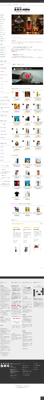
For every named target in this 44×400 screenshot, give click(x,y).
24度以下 (2, 146)
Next (42, 24)
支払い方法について (25, 365)
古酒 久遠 (2, 71)
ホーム (2, 4)
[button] (40, 223)
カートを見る (35, 363)
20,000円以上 (2, 137)
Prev (13, 24)
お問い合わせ (35, 369)
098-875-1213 (5, 313)
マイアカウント (36, 367)
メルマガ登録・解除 (36, 365)
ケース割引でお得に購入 (4, 111)
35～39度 (2, 156)
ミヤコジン (2, 91)
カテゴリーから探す (8, 4)
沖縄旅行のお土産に (3, 115)
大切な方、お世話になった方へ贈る (5, 108)
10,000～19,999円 (3, 134)
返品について (24, 369)
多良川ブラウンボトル (4, 74)
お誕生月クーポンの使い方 (5, 178)
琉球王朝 (1, 64)
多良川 (1, 78)
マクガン (1, 88)
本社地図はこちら (13, 372)
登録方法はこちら (14, 51)
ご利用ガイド (4, 169)
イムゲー (1, 84)
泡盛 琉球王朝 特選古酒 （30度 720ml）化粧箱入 (20, 249)
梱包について (4, 175)
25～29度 (2, 150)
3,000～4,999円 (3, 127)
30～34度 (2, 153)
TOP (42, 399)
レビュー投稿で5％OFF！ (6, 181)
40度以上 (2, 160)
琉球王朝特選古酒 (3, 68)
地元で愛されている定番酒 (4, 100)
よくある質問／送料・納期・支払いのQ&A (5, 172)
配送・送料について (25, 367)
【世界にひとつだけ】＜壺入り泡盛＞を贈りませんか (5, 184)
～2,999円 (3, 124)
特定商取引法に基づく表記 (26, 371)
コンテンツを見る (22, 4)
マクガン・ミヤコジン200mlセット (30, 246)
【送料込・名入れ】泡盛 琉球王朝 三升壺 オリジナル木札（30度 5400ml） (40, 253)
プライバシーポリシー (26, 373)
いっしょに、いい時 (3, 81)
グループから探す (15, 4)
